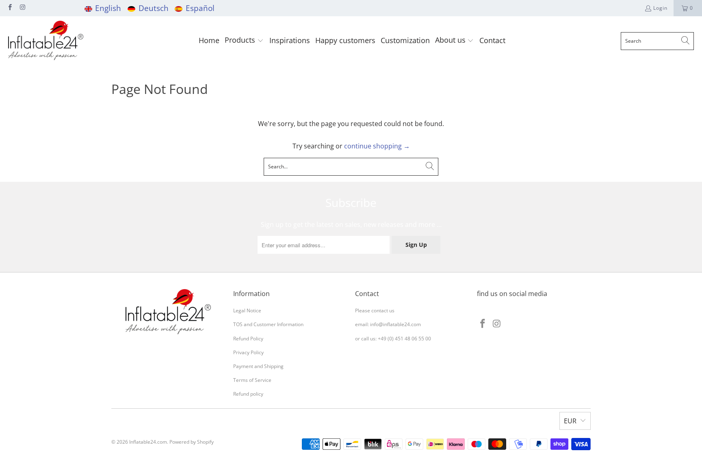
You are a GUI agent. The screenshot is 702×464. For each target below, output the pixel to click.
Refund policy (248, 393)
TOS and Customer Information (268, 324)
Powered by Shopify (191, 441)
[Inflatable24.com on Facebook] (9, 7)
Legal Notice (247, 310)
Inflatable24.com (148, 441)
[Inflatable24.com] (45, 40)
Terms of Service (252, 380)
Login (660, 7)
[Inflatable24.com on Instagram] (22, 7)
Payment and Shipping (258, 366)
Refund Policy (248, 338)
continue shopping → (377, 146)
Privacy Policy (248, 352)
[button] (244, 41)
